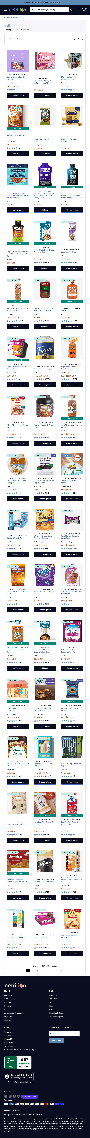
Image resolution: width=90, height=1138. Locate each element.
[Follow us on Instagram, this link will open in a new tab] (10, 1096)
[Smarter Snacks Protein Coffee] (18, 116)
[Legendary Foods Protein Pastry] (45, 747)
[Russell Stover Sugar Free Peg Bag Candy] (45, 464)
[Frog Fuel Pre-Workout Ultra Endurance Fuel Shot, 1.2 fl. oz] (18, 231)
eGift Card (8, 1017)
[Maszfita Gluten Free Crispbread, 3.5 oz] (72, 61)
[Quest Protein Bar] (45, 919)
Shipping (7, 1032)
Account (7, 1035)
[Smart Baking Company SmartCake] (72, 520)
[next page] (61, 971)
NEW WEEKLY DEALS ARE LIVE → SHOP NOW (42, 2)
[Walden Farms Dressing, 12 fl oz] (18, 747)
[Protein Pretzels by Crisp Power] (72, 689)
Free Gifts (8, 1020)
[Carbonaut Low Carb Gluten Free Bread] (72, 575)
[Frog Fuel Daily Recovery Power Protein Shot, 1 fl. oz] (72, 174)
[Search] (71, 9)
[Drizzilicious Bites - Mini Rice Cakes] (18, 575)
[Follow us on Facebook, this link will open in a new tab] (5, 1096)
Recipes (7, 1002)
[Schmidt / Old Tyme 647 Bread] (72, 464)
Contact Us (8, 1039)
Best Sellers (53, 999)
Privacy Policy (8, 1115)
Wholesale (8, 1046)
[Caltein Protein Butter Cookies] (72, 116)
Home (6, 17)
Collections (15, 17)
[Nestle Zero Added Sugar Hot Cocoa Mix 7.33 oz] (45, 289)
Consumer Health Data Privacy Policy (19, 1050)
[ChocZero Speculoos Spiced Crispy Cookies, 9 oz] (18, 861)
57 (57, 971)
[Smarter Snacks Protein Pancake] (18, 61)
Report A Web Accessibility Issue (21, 1082)
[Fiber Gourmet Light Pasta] (18, 919)
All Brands (53, 995)
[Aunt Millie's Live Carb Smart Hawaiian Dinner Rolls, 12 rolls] (18, 631)
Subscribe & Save (56, 1013)
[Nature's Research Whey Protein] (45, 406)
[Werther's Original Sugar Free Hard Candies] (45, 520)
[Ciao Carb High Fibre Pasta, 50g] (72, 747)
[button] (79, 10)
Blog (6, 999)
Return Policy (9, 1042)
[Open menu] (5, 10)
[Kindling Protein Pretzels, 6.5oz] (45, 116)
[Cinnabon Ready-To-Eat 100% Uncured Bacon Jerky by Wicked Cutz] (18, 174)
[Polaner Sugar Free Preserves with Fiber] (72, 631)
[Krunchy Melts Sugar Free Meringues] (18, 464)
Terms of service (20, 1115)
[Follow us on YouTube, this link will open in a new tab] (18, 1096)
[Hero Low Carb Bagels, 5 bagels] (45, 803)
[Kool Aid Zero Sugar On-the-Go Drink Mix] (72, 803)
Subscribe (56, 1040)
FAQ (6, 1009)
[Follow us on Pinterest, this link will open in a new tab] (14, 1096)
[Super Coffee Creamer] (72, 231)
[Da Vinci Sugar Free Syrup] (45, 861)
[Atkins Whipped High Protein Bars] (18, 406)
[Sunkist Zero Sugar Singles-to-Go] (45, 575)
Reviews (7, 1006)
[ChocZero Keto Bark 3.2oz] (18, 803)
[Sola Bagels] (72, 289)
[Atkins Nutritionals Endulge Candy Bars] (45, 689)
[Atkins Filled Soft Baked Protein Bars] (72, 919)
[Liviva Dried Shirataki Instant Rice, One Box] (45, 231)
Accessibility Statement (34, 1115)
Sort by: (14, 39)
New (51, 1002)
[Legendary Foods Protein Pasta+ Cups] (18, 347)
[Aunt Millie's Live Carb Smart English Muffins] (18, 289)
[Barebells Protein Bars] (18, 520)
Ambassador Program (13, 1013)
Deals (51, 1006)
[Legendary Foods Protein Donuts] (18, 689)
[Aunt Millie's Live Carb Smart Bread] (72, 406)
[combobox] (49, 9)
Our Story (8, 995)
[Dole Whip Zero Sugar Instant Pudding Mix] (45, 61)
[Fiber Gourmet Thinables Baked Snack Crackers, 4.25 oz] (72, 861)
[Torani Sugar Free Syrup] (45, 347)
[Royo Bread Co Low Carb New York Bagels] (72, 347)
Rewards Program (56, 1017)
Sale (50, 1009)
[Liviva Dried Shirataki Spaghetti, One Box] (45, 631)
